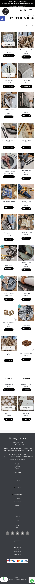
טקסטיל (26, 15)
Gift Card (17, 505)
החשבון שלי (17, 509)
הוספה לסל (26, 57)
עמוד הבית (31, 15)
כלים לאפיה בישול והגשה (18, 484)
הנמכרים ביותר (17, 502)
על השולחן (18, 487)
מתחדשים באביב (17, 477)
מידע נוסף (8, 360)
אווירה (18, 491)
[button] (2, 18)
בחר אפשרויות (9, 56)
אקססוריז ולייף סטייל (18, 494)
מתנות (18, 498)
